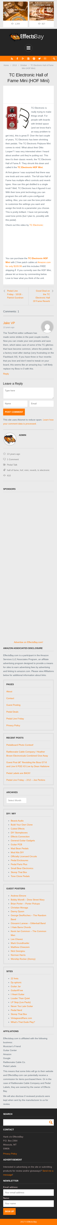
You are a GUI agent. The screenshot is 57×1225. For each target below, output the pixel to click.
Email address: (10, 1187)
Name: (6, 1198)
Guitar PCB (16, 844)
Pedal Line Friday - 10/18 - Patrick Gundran (15, 294)
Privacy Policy (13, 725)
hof (21, 470)
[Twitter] (39, 58)
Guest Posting (13, 705)
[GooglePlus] (23, 58)
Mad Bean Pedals (19, 848)
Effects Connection (20, 836)
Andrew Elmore (18, 895)
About (9, 691)
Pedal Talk (12, 464)
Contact (10, 698)
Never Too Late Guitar (22, 1006)
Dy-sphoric (16, 982)
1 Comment (13, 459)
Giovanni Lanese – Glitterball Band (28, 923)
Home (6, 65)
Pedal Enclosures (19, 860)
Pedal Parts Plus (19, 864)
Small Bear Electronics (22, 868)
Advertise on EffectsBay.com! (28, 642)
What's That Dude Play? (23, 1022)
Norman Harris (18, 955)
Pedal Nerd (16, 1010)
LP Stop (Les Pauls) (21, 1002)
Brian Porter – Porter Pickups (25, 903)
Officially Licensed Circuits (24, 856)
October (23, 65)
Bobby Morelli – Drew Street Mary (27, 899)
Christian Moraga (19, 907)
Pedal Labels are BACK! (18, 773)
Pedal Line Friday (15, 718)
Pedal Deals (12, 711)
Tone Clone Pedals (20, 876)
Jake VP (9, 323)
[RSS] (12, 58)
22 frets (14, 978)
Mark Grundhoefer (20, 943)
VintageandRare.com (21, 1018)
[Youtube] (45, 58)
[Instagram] (28, 58)
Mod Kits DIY (17, 852)
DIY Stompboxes (19, 832)
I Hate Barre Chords (21, 927)
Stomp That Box (19, 872)
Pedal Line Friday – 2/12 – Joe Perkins (25, 780)
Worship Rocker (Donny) (23, 959)
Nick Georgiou (18, 951)
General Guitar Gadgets (23, 840)
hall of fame (13, 470)
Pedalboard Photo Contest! (19, 745)
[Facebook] (17, 58)
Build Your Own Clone (22, 824)
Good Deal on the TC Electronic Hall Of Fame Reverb (41, 296)
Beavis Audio (17, 820)
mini (26, 470)
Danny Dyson (17, 911)
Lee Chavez (17, 939)
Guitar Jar (16, 986)
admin (22, 435)
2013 (14, 65)
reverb (33, 470)
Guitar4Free (17, 990)
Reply (6, 373)
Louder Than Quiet (20, 998)
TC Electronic (36, 225)
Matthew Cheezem (20, 947)
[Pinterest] (34, 58)
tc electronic (44, 470)
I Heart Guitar (17, 994)
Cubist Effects (18, 828)
